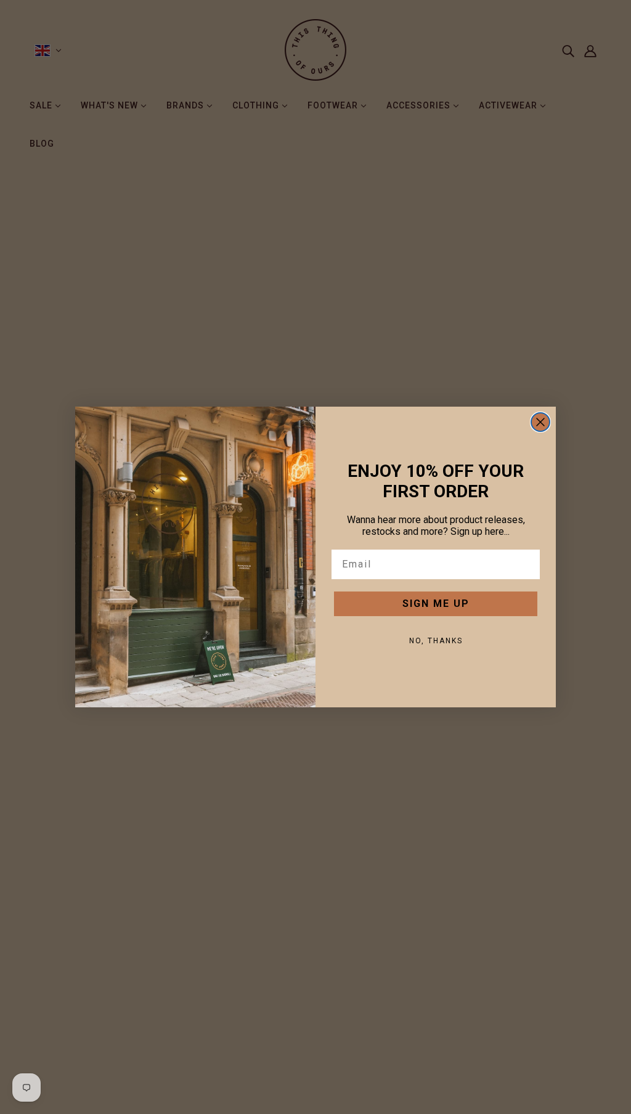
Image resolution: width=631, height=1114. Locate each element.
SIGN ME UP (436, 603)
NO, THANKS (436, 640)
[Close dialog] (540, 422)
